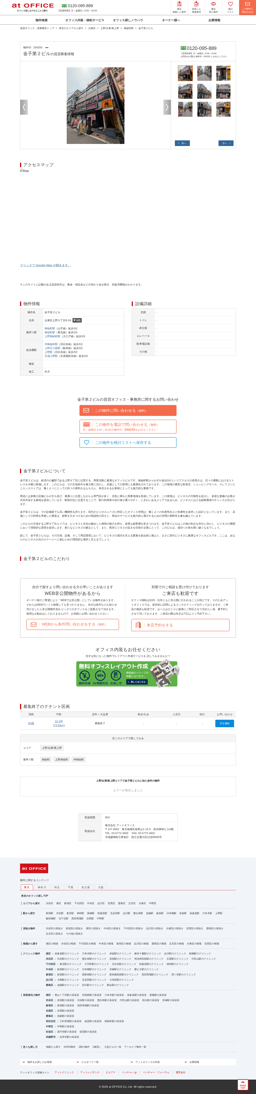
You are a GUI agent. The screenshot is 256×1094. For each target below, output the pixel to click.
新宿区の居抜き (74, 928)
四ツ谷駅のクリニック (183, 974)
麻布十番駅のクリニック (147, 953)
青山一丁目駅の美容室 (67, 995)
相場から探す (30, 943)
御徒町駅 (50, 328)
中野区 (152, 903)
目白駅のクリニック (93, 985)
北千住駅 (63, 918)
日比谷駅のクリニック (124, 964)
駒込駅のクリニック (118, 985)
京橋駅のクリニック (120, 969)
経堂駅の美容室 (93, 1021)
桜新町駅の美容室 (114, 1021)
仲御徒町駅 (51, 344)
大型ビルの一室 (112, 1046)
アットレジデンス (90, 1072)
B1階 (31, 723)
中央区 (90, 903)
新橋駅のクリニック (200, 953)
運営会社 (181, 1072)
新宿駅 (49, 913)
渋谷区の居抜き (54, 928)
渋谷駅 (60, 913)
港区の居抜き (93, 928)
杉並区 (49, 1031)
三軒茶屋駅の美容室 (71, 1021)
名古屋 (86, 887)
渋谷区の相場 (68, 943)
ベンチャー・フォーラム (156, 1072)
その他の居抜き (74, 933)
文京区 (132, 903)
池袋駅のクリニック (68, 985)
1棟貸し (97, 1046)
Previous (24, 107)
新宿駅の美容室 (65, 1005)
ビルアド (111, 1072)
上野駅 (48, 351)
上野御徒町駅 (52, 336)
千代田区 (79, 903)
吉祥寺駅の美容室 (69, 1037)
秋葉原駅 (102, 913)
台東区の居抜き (174, 928)
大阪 (101, 887)
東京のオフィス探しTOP (34, 895)
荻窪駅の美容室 (88, 1031)
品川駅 (126, 913)
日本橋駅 (171, 913)
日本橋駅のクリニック (94, 969)
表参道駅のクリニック (67, 953)
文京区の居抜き (54, 933)
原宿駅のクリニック (120, 958)
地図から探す (53, 1046)
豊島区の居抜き (214, 928)
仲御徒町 (78, 759)
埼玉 (57, 887)
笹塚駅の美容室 (170, 1000)
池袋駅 (149, 913)
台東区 (142, 903)
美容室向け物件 (31, 995)
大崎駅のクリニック (68, 979)
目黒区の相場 (211, 943)
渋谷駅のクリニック (68, 958)
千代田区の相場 (87, 943)
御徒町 (46, 759)
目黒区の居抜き (194, 928)
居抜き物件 (29, 928)
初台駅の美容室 (150, 1000)
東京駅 (70, 913)
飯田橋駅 (51, 918)
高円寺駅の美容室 (67, 1031)
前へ (184, 143)
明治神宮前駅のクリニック (149, 958)
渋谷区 (49, 903)
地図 (78, 320)
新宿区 (67, 903)
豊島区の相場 (159, 943)
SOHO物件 (70, 1046)
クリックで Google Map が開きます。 (45, 265)
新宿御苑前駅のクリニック (124, 974)
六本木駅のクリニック (94, 953)
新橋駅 (90, 913)
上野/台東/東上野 (52, 747)
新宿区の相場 (123, 943)
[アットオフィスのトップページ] (33, 7)
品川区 (101, 903)
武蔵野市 (51, 1037)
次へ (224, 143)
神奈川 (42, 887)
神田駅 (80, 913)
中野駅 (100, 918)
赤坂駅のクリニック (120, 953)
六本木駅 (207, 913)
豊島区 (121, 903)
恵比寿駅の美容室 (107, 1000)
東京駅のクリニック (71, 964)
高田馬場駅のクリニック (155, 974)
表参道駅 (194, 913)
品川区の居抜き (154, 928)
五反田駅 (115, 913)
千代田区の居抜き (133, 928)
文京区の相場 (176, 943)
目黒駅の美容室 (65, 1010)
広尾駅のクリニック (178, 958)
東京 (27, 887)
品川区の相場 (141, 943)
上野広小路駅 (52, 348)
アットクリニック (64, 1072)
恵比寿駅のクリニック (94, 958)
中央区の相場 (106, 943)
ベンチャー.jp (129, 1072)
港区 (58, 903)
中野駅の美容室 (65, 1026)
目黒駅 (90, 918)
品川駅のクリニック (175, 953)
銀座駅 (160, 913)
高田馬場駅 (77, 918)
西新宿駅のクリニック (94, 974)
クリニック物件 (31, 953)
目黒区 (111, 903)
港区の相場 (52, 943)
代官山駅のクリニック (204, 958)
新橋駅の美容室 (158, 995)
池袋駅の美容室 (65, 1016)
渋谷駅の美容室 (85, 1000)
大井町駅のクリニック (121, 979)
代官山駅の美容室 (129, 1000)
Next (167, 107)
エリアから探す (31, 903)
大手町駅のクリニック (97, 964)
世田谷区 (51, 1021)
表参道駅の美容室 (137, 995)
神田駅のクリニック (178, 964)
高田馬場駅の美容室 (88, 1005)
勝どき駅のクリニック (146, 969)
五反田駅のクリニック (94, 979)
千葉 (71, 887)
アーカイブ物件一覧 (135, 1046)
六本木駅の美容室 (114, 995)
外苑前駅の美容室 (92, 995)
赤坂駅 (183, 913)
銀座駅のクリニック (68, 969)
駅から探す (29, 913)
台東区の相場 (194, 943)
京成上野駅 (51, 355)
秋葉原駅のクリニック (151, 964)
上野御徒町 (61, 759)
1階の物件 (84, 1046)
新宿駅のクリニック (68, 974)
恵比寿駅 (138, 913)
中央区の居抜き (112, 928)
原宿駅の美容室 (65, 1000)
